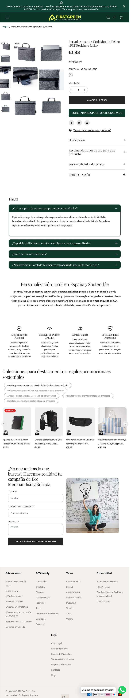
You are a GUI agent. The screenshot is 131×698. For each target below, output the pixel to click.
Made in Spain (73, 592)
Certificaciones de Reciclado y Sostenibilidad (110, 594)
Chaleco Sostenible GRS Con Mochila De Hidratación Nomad (48, 442)
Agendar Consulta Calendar (18, 621)
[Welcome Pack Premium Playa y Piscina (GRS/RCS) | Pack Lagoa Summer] (112, 421)
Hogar (5, 26)
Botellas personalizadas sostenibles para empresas (31, 400)
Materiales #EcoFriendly (47, 613)
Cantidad (74, 82)
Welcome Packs (43, 597)
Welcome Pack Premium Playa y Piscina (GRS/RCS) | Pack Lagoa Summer (112, 442)
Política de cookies (59, 648)
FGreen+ (40, 592)
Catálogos (41, 618)
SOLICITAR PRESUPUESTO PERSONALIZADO (97, 112)
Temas (39, 608)
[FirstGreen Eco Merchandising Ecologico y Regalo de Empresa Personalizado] (65, 17)
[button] (7, 17)
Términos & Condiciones (62, 659)
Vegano (69, 618)
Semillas (70, 608)
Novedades (41, 581)
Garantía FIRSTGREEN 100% (16, 583)
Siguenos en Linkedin (16, 626)
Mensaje (13, 520)
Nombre (12, 491)
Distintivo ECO (73, 581)
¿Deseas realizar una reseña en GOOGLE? (18, 614)
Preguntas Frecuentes (61, 664)
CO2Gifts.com (103, 601)
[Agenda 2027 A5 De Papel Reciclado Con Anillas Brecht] (17, 421)
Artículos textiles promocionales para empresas (88, 395)
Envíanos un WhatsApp (17, 606)
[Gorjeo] (79, 122)
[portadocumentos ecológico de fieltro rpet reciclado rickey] (25, 53)
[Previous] (4, 423)
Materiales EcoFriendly (107, 581)
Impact (69, 586)
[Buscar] (108, 17)
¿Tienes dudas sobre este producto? (92, 130)
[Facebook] (71, 122)
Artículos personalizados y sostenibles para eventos (31, 395)
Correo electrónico (21, 505)
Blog (53, 675)
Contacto (55, 669)
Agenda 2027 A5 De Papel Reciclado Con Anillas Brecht (16, 441)
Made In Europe (73, 597)
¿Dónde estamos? (14, 596)
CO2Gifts (40, 586)
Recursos (40, 624)
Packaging (71, 602)
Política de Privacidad (61, 653)
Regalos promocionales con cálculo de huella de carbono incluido (37, 385)
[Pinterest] (87, 122)
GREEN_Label (103, 586)
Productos (41, 602)
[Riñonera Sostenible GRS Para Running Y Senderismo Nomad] (80, 421)
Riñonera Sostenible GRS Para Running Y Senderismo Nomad (80, 442)
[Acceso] (114, 17)
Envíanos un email (14, 601)
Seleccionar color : (83, 69)
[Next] (125, 423)
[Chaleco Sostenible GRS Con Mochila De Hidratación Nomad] (49, 421)
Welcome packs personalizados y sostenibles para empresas (35, 390)
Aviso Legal (56, 643)
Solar (68, 613)
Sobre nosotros (13, 590)
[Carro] (121, 17)
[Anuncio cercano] (124, 6)
